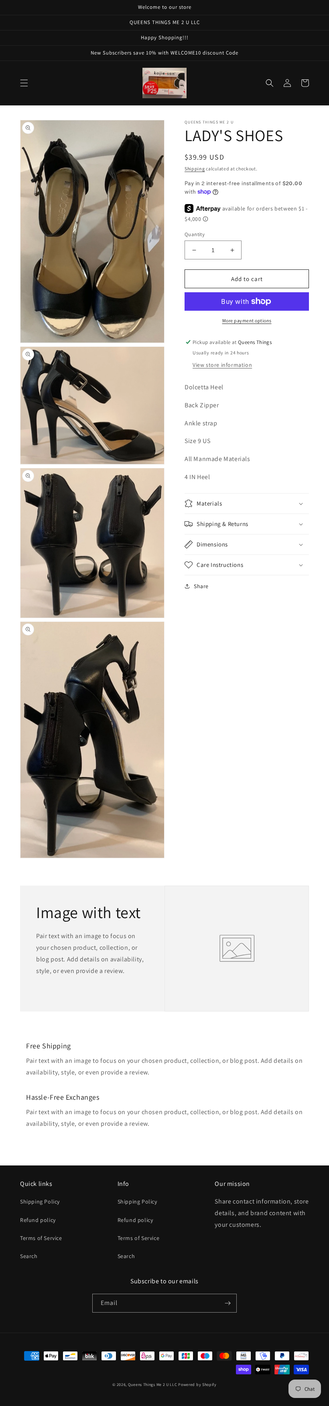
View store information (222, 364)
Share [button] (201, 586)
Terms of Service (41, 1238)
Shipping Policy (40, 1201)
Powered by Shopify (197, 1384)
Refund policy (38, 1220)
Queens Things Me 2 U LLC (152, 1384)
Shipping (195, 169)
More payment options (247, 321)
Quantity (195, 234)
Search (29, 1256)
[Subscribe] (227, 1303)
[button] (24, 83)
